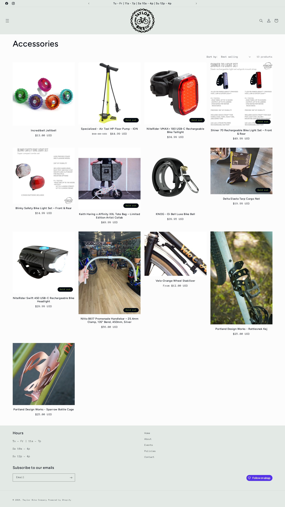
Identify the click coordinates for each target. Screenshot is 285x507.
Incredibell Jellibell (43, 130)
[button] (7, 20)
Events (148, 445)
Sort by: (212, 56)
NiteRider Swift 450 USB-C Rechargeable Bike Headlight (43, 299)
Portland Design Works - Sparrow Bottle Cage (43, 409)
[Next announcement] (196, 3)
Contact (149, 457)
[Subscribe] (71, 478)
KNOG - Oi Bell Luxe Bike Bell (175, 214)
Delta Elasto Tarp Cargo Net (241, 198)
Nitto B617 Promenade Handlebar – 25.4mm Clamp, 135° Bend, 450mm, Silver (110, 320)
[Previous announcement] (88, 3)
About (148, 439)
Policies (150, 451)
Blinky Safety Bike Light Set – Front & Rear (44, 208)
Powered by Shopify (59, 500)
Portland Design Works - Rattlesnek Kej (241, 328)
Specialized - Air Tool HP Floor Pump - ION (109, 128)
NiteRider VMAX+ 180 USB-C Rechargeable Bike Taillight (175, 130)
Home (147, 433)
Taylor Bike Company (35, 500)
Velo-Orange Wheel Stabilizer (175, 280)
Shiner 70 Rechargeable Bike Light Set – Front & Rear (241, 132)
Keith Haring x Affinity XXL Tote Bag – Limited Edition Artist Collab (109, 216)
